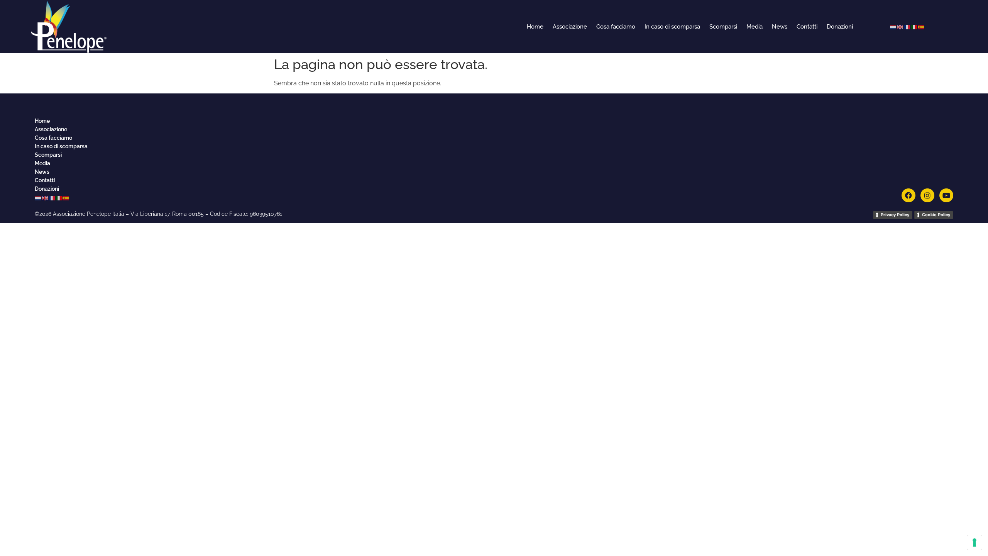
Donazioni (840, 26)
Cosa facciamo (615, 26)
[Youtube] (946, 195)
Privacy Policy (895, 214)
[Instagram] (927, 195)
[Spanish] (921, 26)
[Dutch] (893, 26)
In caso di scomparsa (672, 26)
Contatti (807, 26)
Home (535, 26)
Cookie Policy (936, 214)
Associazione (570, 26)
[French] (907, 26)
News (779, 26)
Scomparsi (723, 26)
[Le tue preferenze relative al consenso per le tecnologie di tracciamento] (974, 542)
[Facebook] (908, 195)
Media (754, 26)
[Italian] (914, 26)
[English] (900, 26)
